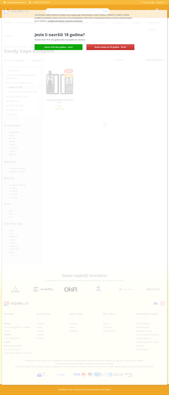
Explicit (108, 389)
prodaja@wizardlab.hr (16, 2)
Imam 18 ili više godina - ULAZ (58, 47)
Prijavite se (160, 2)
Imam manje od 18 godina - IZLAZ (110, 47)
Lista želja (147, 2)
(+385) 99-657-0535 (41, 2)
